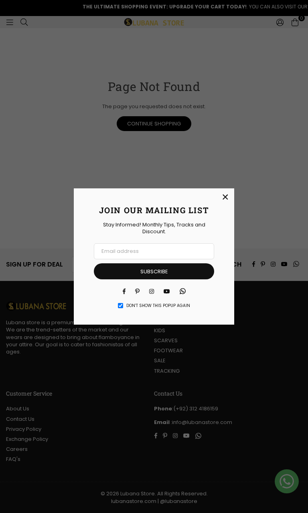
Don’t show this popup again (158, 306)
